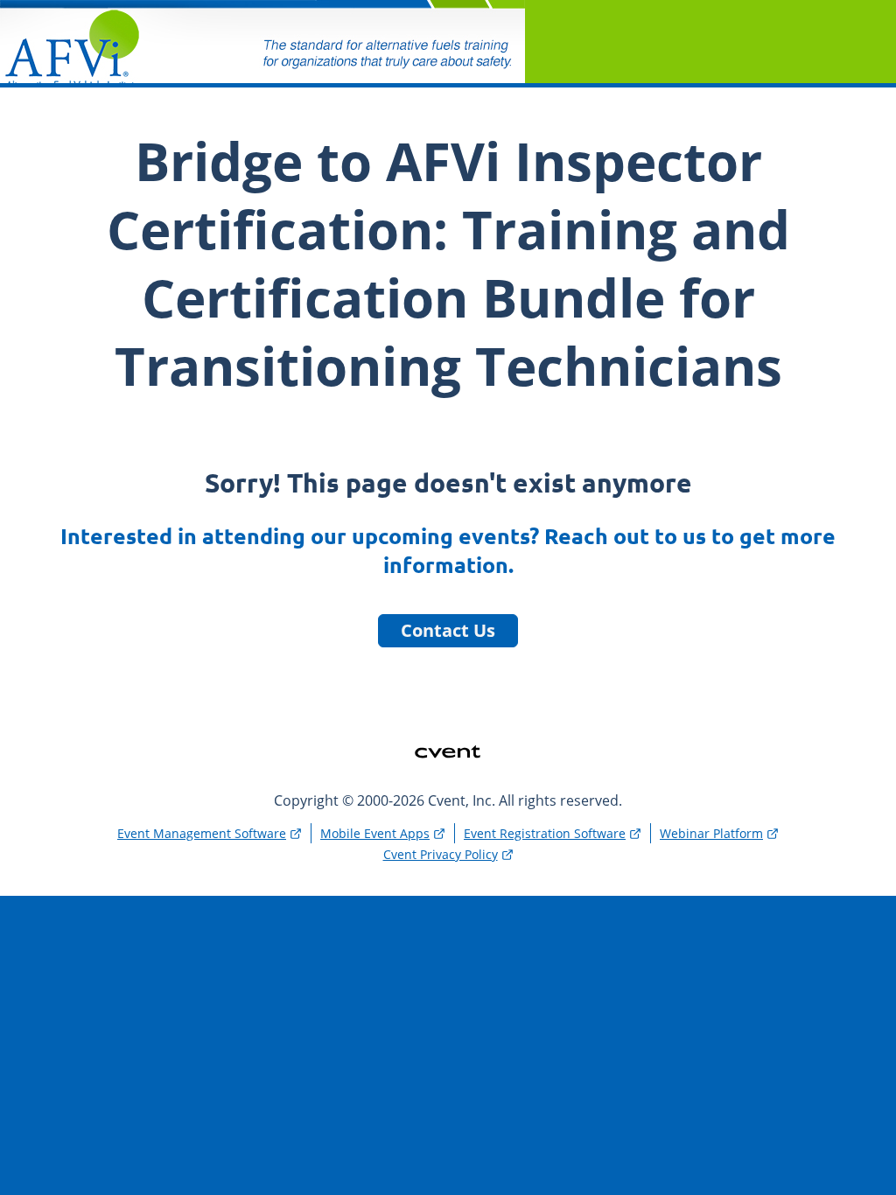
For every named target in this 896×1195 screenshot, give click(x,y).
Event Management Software (201, 833)
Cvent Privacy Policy (440, 854)
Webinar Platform (711, 833)
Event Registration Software (545, 833)
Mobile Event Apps (375, 833)
